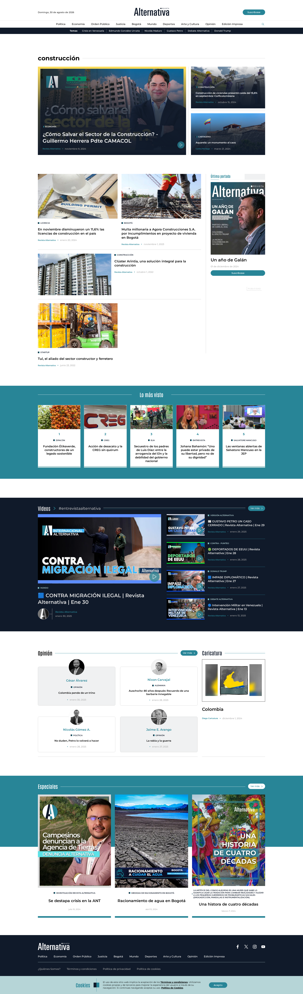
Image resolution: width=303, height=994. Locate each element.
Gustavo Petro (175, 30)
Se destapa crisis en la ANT (74, 900)
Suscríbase (253, 12)
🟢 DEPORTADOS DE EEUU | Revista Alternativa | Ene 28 (234, 551)
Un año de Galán (229, 259)
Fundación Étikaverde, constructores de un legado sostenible (59, 450)
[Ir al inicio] (151, 12)
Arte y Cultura (190, 24)
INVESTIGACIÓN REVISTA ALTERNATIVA (75, 893)
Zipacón (60, 440)
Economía (78, 24)
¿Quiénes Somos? (49, 968)
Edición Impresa (232, 24)
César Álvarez (76, 680)
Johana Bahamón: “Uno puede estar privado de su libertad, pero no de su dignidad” (197, 452)
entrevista (199, 440)
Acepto (218, 985)
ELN (153, 440)
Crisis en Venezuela (93, 30)
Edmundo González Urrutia (124, 30)
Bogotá (136, 24)
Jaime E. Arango (158, 729)
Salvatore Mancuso (245, 440)
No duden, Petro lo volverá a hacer (76, 740)
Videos (44, 508)
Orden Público (100, 24)
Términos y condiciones (82, 968)
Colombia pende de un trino (76, 692)
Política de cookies (148, 968)
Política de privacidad (117, 968)
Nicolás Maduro (153, 30)
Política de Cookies (172, 987)
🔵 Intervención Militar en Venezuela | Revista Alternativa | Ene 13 (235, 607)
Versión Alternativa (222, 515)
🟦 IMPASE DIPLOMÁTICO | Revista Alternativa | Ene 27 (233, 579)
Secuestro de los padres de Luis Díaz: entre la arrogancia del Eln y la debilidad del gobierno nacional (151, 454)
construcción (125, 255)
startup (45, 352)
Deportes (169, 24)
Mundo (152, 24)
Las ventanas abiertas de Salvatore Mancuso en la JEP (244, 450)
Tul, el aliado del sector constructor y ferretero (75, 359)
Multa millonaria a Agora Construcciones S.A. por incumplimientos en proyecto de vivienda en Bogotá (159, 233)
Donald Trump (222, 30)
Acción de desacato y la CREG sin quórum (105, 448)
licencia (45, 223)
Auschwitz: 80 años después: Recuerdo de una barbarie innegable (159, 692)
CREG (106, 440)
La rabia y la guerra (158, 740)
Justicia (120, 24)
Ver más (255, 508)
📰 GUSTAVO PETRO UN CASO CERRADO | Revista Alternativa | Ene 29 (236, 523)
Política (60, 24)
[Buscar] (263, 24)
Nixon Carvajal (159, 680)
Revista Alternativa (47, 240)
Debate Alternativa (198, 30)
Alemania (160, 685)
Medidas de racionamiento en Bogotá (152, 893)
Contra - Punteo (219, 543)
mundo (44, 588)
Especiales (48, 786)
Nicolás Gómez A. (76, 729)
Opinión (210, 24)
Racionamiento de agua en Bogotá (152, 900)
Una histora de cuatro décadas (228, 904)
